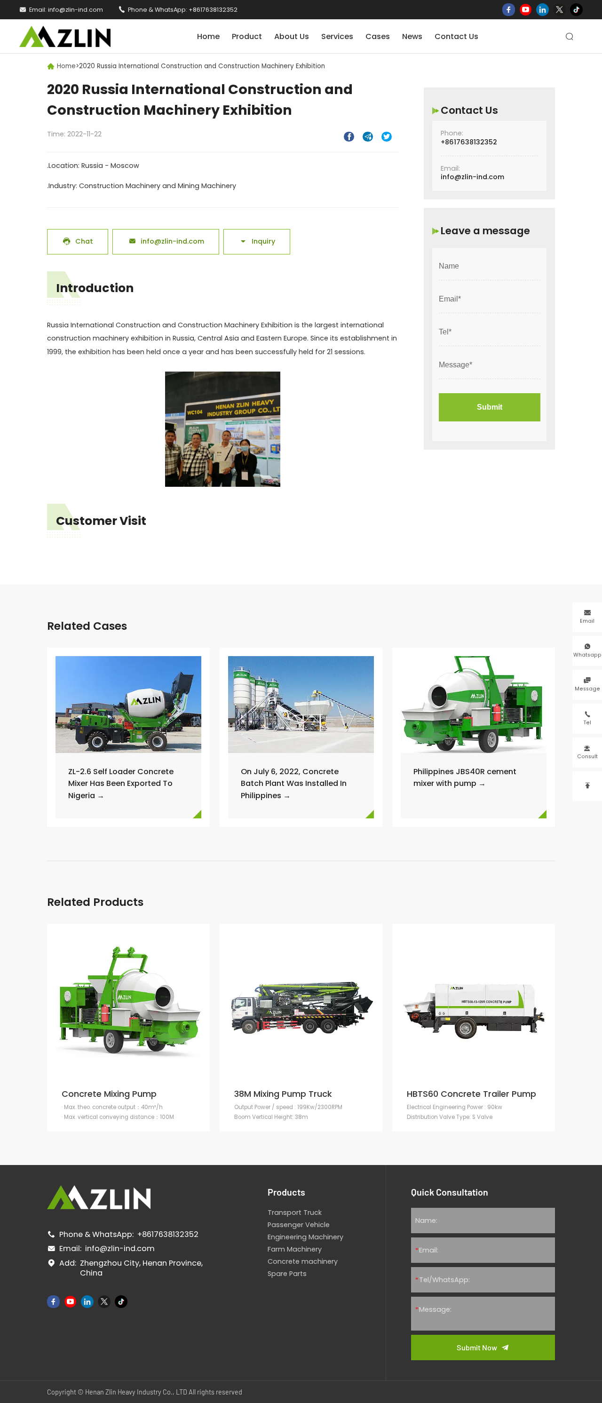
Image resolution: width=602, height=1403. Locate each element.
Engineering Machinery (305, 1237)
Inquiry (257, 241)
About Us (291, 36)
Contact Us (456, 36)
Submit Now (477, 1347)
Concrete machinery (303, 1261)
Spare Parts (287, 1273)
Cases (377, 36)
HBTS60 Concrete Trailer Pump (471, 1094)
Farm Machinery (295, 1249)
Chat (78, 241)
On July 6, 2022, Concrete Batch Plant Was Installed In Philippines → (294, 783)
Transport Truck (295, 1212)
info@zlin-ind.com (75, 10)
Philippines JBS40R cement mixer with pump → (464, 777)
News (412, 36)
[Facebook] (508, 9)
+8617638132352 (213, 10)
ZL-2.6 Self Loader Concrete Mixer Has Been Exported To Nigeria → (121, 783)
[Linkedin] (542, 9)
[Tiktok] (576, 9)
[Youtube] (525, 9)
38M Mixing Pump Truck (283, 1094)
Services (337, 36)
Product (247, 36)
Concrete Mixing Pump (109, 1094)
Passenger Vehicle (299, 1224)
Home (208, 36)
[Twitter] (559, 9)
